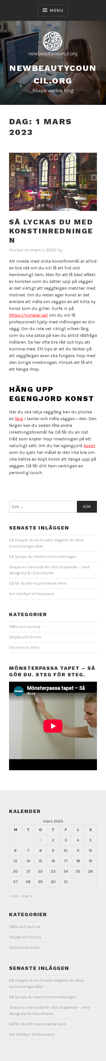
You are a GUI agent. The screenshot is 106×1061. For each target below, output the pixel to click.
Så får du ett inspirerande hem (37, 583)
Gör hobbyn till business (32, 593)
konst (89, 445)
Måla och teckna (24, 626)
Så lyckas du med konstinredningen (51, 231)
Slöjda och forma (25, 637)
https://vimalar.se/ (28, 315)
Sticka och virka (24, 647)
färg (19, 418)
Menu (56, 10)
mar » (27, 896)
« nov (14, 896)
